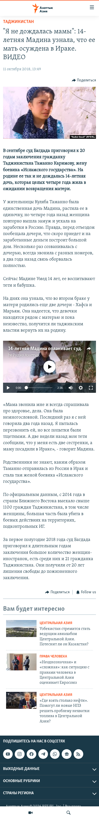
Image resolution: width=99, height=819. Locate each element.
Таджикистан (18, 22)
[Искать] (68, 812)
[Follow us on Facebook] (31, 754)
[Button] (84, 80)
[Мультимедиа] (30, 812)
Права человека (53, 656)
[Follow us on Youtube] (8, 754)
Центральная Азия (56, 623)
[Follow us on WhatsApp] (55, 754)
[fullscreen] (91, 388)
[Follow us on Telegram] (43, 754)
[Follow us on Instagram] (19, 754)
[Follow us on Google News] (66, 754)
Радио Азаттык (26, 355)
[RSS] (78, 754)
